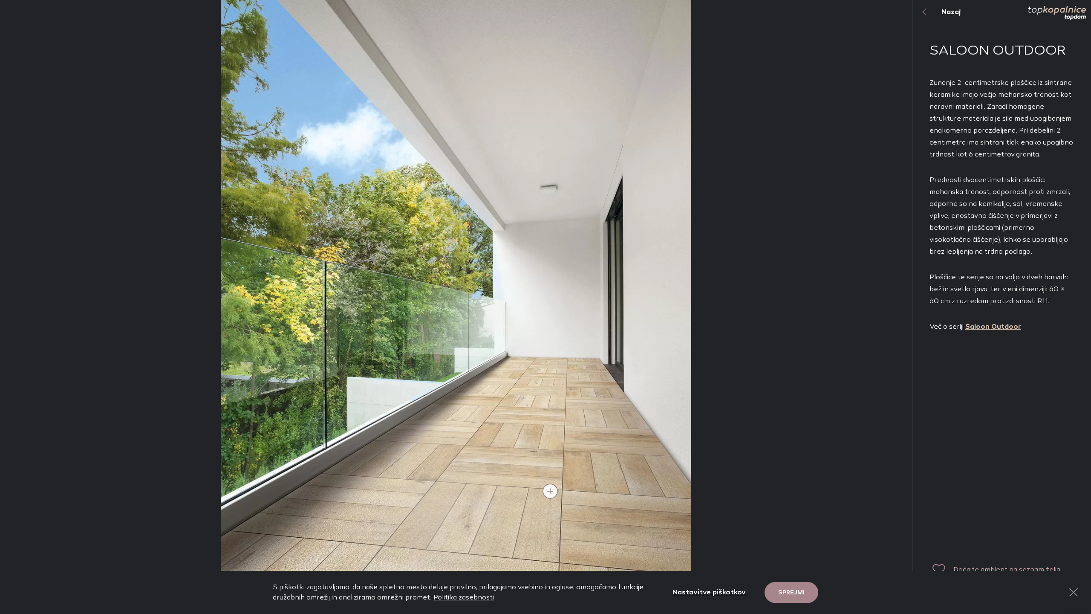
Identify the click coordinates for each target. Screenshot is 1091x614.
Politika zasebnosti (463, 597)
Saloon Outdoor (993, 326)
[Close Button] (1073, 592)
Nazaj (951, 12)
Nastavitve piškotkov (709, 592)
